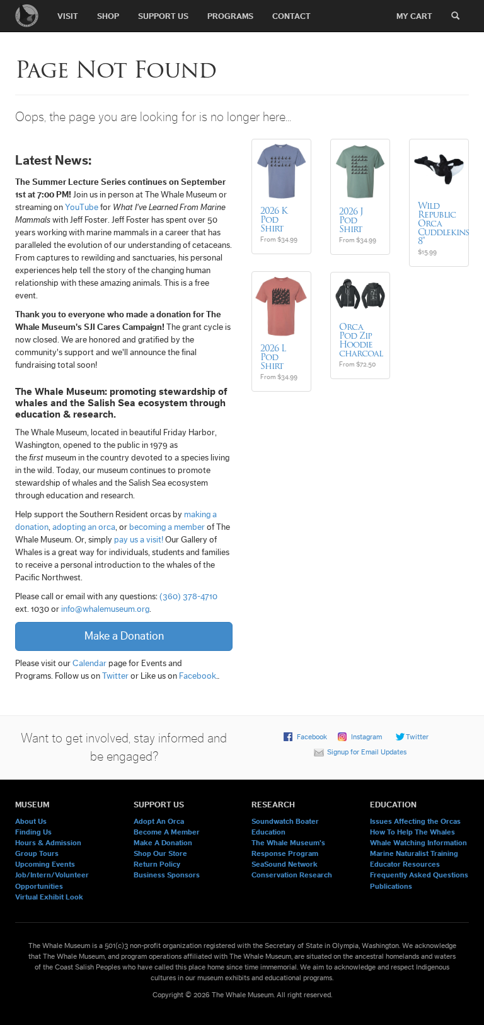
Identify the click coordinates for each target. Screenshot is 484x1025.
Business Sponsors (167, 875)
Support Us (163, 16)
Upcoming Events (45, 864)
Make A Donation (163, 842)
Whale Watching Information (418, 842)
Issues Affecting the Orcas (415, 821)
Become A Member (167, 832)
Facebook (197, 676)
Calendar (89, 663)
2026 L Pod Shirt (272, 357)
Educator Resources (405, 864)
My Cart (414, 16)
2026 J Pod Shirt (351, 220)
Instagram (366, 737)
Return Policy (157, 864)
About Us (31, 821)
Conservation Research (291, 875)
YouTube (81, 207)
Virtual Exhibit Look (49, 897)
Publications (391, 886)
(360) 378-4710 (188, 596)
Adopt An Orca (159, 821)
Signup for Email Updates (366, 752)
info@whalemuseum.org (105, 609)
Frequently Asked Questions (419, 875)
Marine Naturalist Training (414, 853)
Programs (230, 16)
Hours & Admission (48, 842)
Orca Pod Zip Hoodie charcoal (361, 340)
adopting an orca (83, 527)
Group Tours (37, 853)
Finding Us (33, 832)
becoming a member (167, 527)
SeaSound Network (284, 864)
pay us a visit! (138, 540)
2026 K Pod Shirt (273, 219)
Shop (108, 16)
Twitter (115, 676)
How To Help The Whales (412, 832)
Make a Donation (124, 635)
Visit (67, 16)
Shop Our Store (160, 853)
